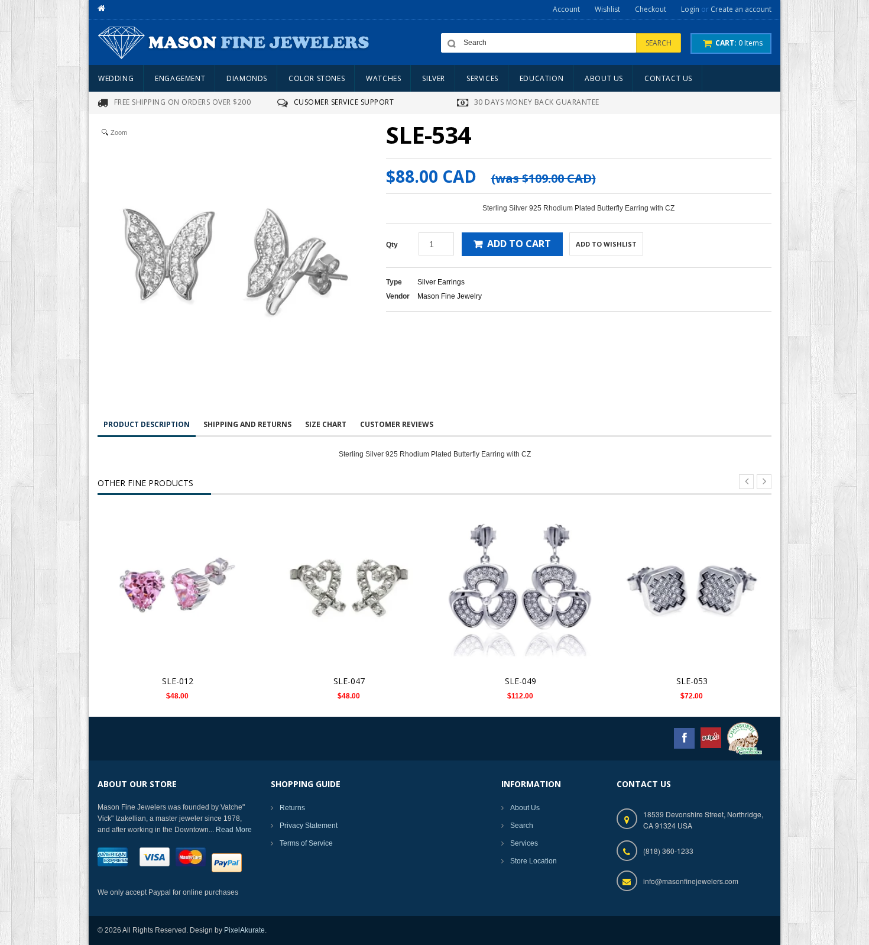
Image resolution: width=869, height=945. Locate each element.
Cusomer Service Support (344, 102)
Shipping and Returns (247, 424)
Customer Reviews (396, 424)
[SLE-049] (520, 589)
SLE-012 (177, 681)
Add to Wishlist (606, 244)
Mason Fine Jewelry (449, 296)
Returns (292, 808)
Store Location (533, 861)
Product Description (146, 424)
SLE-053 (692, 681)
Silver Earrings (441, 282)
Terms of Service (306, 843)
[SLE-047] (349, 589)
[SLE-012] (177, 589)
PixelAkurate (244, 930)
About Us (525, 808)
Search (521, 825)
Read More (234, 830)
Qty (392, 245)
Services (524, 843)
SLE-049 (520, 681)
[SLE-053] (691, 589)
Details (180, 577)
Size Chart (325, 424)
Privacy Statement (309, 825)
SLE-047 (349, 681)
